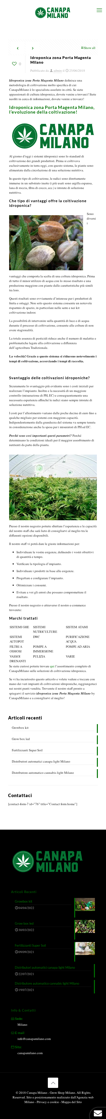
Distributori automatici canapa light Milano (41, 761)
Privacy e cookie (48, 1102)
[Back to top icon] (53, 1083)
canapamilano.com (30, 1053)
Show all (89, 48)
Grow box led (21, 739)
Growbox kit (20, 727)
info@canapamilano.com (34, 1039)
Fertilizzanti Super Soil (27, 750)
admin (57, 70)
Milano (22, 1024)
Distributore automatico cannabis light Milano (43, 772)
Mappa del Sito (71, 1102)
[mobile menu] (99, 10)
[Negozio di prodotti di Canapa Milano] (53, 12)
